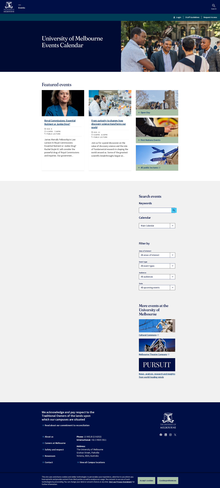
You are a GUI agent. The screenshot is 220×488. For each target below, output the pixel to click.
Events (21, 7)
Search (213, 9)
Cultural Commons (148, 334)
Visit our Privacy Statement (120, 482)
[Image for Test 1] (63, 103)
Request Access (210, 17)
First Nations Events (150, 140)
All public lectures (149, 167)
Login (177, 17)
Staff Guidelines (192, 17)
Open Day (145, 112)
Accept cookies (146, 480)
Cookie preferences (167, 480)
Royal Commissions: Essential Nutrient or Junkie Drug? (59, 122)
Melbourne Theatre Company (153, 354)
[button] (157, 225)
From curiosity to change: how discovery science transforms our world (108, 124)
